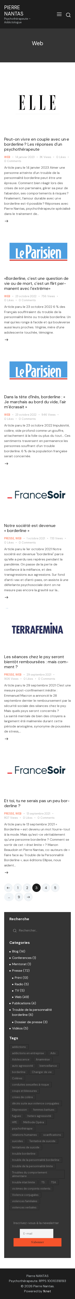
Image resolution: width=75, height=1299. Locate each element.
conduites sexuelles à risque (30, 1084)
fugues (16, 1116)
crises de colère (22, 1097)
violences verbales (24, 1207)
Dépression (19, 1109)
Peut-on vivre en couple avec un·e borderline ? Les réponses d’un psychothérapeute (36, 144)
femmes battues (43, 1109)
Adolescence (20, 1059)
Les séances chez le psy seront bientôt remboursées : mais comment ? (36, 661)
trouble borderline (23, 1153)
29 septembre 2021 (39, 674)
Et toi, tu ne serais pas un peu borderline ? (37, 803)
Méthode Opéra (33, 1122)
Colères (17, 1078)
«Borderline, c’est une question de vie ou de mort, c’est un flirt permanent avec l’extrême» (36, 283)
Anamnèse (43, 1059)
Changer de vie (42, 1072)
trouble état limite (23, 1182)
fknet (47, 1291)
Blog (15, 951)
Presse (9, 538)
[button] (59, 14)
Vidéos (17, 1028)
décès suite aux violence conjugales (35, 1103)
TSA (53, 1182)
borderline (18, 1072)
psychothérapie (22, 1128)
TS (43, 1182)
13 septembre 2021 (38, 813)
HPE (14, 1122)
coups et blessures (24, 1091)
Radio (19, 984)
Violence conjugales (25, 1195)
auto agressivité (22, 1066)
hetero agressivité (39, 1116)
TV (17, 990)
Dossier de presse (28, 1022)
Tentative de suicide (42, 1141)
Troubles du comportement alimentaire (29, 1174)
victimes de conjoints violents (31, 1188)
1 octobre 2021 (36, 538)
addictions (19, 1047)
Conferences (22, 958)
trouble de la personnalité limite (32, 1166)
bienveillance (48, 1066)
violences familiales (24, 1201)
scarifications (52, 1135)
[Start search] (68, 15)
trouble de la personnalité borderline (35, 1160)
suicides (17, 1141)
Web (7, 157)
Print (18, 977)
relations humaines (24, 1135)
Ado (53, 1053)
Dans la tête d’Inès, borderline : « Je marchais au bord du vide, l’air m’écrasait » (35, 402)
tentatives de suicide (25, 1147)
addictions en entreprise (28, 1053)
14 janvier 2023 (25, 157)
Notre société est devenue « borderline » (30, 528)
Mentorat (19, 964)
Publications (21, 1003)
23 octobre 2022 (25, 296)
